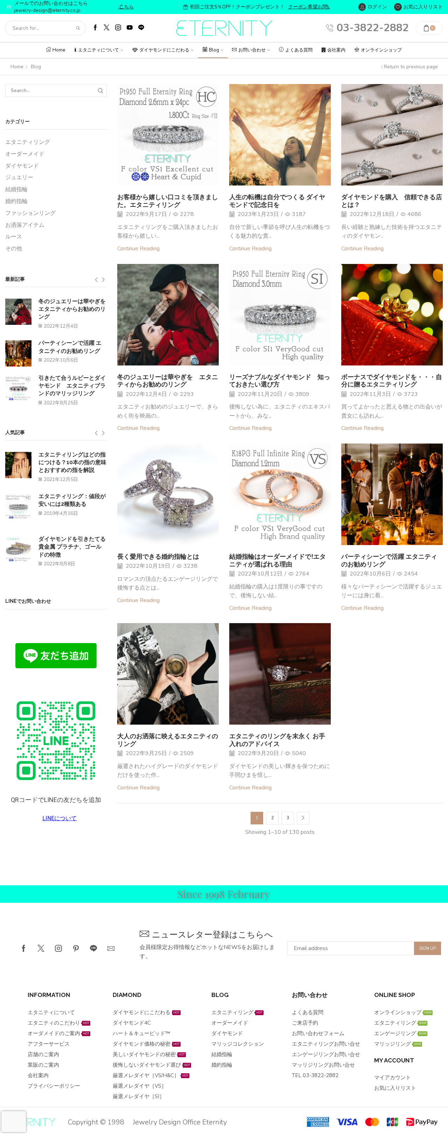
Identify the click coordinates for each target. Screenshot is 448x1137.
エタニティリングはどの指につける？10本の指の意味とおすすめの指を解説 (72, 462)
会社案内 (336, 50)
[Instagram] (118, 28)
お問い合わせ (252, 50)
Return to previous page (411, 66)
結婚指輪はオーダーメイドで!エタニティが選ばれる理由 (277, 560)
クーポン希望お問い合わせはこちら (286, 7)
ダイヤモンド (22, 166)
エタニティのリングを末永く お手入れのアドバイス (277, 739)
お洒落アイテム (24, 225)
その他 (13, 248)
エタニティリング (27, 142)
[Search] (100, 90)
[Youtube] (130, 28)
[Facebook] (95, 28)
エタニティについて (98, 50)
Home (58, 50)
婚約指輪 (16, 201)
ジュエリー (19, 177)
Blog (214, 50)
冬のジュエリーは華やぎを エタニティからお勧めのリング (167, 380)
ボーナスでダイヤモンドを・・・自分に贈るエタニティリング (391, 380)
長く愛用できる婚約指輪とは (158, 556)
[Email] (110, 948)
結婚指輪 (16, 189)
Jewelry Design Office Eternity (180, 1122)
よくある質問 (299, 50)
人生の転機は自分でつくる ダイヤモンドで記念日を (277, 200)
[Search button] (78, 28)
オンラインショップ (381, 50)
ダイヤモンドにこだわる (164, 50)
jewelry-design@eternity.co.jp (47, 10)
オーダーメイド (24, 154)
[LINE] (141, 28)
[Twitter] (107, 28)
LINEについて (59, 818)
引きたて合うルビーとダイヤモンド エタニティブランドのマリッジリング (72, 386)
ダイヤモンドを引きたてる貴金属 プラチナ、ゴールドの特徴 (72, 547)
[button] (120, 7)
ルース (13, 236)
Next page (303, 818)
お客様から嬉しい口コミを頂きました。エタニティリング (167, 200)
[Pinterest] (75, 948)
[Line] (93, 948)
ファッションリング (30, 213)
